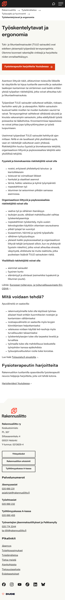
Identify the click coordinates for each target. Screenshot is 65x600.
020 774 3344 (9, 527)
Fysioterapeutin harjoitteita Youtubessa (27, 67)
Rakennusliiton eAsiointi (19, 461)
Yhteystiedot (18, 454)
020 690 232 (8, 504)
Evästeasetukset (10, 574)
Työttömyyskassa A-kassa (18, 469)
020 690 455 (8, 515)
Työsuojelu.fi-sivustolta (24, 357)
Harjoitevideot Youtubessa (16, 384)
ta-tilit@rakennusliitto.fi (14, 531)
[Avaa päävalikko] (60, 4)
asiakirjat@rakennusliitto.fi (16, 493)
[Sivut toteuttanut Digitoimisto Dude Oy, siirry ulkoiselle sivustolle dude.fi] (8, 595)
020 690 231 (8, 489)
